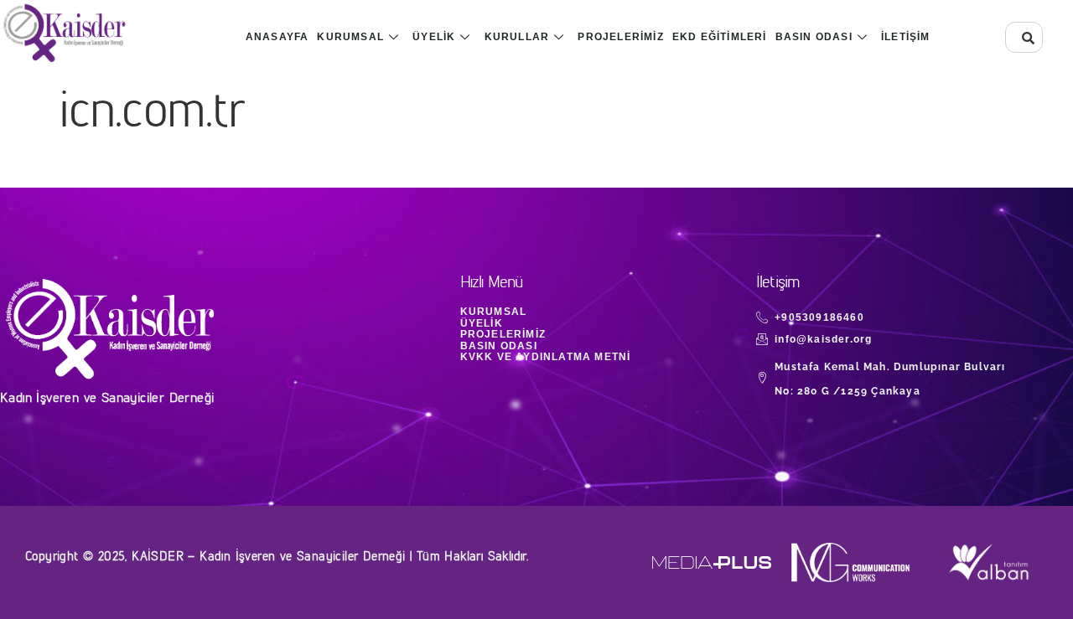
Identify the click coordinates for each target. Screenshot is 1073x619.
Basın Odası (814, 37)
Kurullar (517, 37)
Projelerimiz (620, 37)
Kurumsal (350, 37)
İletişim (905, 37)
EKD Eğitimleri (719, 37)
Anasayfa (277, 37)
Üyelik (433, 37)
